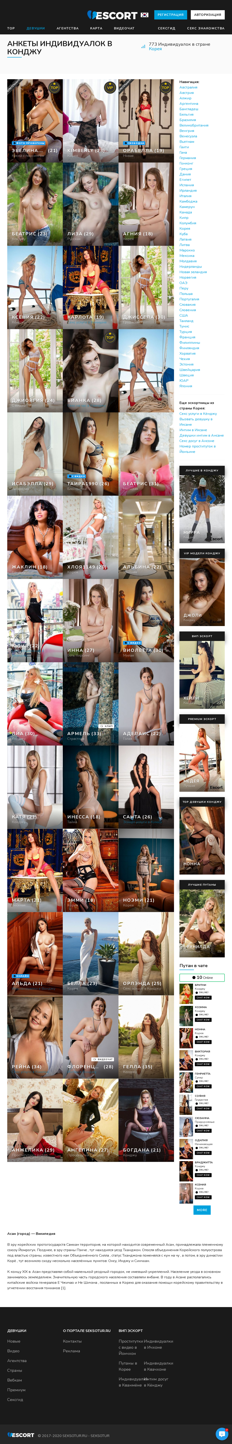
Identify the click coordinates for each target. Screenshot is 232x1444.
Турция (185, 331)
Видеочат (124, 28)
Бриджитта (204, 1162)
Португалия (189, 299)
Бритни (200, 985)
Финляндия (189, 348)
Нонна (200, 1029)
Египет (185, 179)
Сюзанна (202, 1118)
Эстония (186, 364)
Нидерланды (190, 266)
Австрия (186, 92)
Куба (183, 234)
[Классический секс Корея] (90, 204)
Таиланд (186, 320)
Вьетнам (186, 141)
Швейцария (189, 369)
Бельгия (186, 114)
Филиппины (189, 342)
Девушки (36, 28)
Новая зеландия (193, 272)
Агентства (68, 28)
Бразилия (187, 119)
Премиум (16, 1390)
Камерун (187, 206)
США (183, 315)
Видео (13, 1351)
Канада (185, 212)
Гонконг (186, 163)
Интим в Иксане (193, 430)
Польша (186, 293)
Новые (13, 1341)
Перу (183, 288)
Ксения (200, 1184)
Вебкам (14, 1380)
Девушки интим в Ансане (201, 435)
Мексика (186, 255)
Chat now (203, 997)
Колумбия (187, 223)
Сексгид (167, 28)
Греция (185, 168)
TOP (11, 28)
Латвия (185, 239)
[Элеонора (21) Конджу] (35, 121)
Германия (187, 157)
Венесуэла (188, 136)
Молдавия (188, 261)
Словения (187, 310)
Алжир (185, 98)
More (202, 1210)
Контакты (72, 1341)
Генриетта (202, 1074)
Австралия (188, 87)
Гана (183, 152)
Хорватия (187, 353)
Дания (185, 174)
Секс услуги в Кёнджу (198, 413)
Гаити (184, 147)
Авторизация (207, 15)
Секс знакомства (206, 28)
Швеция (186, 375)
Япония (185, 386)
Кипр (183, 217)
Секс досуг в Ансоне (196, 440)
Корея (155, 49)
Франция (187, 337)
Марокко (187, 250)
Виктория (202, 1051)
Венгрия (186, 130)
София (200, 1096)
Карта (96, 28)
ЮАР (183, 380)
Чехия (184, 358)
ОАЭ (183, 282)
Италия (185, 196)
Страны (14, 1370)
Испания (186, 185)
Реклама (71, 1351)
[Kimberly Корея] (90, 121)
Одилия (201, 1140)
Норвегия (187, 277)
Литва (184, 244)
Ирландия (188, 190)
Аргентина (188, 103)
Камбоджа (188, 201)
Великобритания (193, 125)
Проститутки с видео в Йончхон (131, 1347)
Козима (201, 1007)
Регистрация (171, 15)
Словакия (187, 304)
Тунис (184, 326)
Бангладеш (188, 109)
